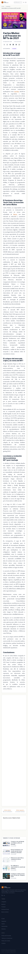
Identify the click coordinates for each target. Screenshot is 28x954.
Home (2, 6)
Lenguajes (8, 6)
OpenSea (16, 91)
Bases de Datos (5, 912)
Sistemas (3, 929)
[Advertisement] (14, 750)
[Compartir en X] (4, 44)
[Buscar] (14, 2)
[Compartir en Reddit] (16, 44)
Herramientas (4, 926)
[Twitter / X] (2, 895)
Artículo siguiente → (20, 810)
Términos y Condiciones (6, 938)
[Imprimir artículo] (19, 44)
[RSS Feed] (4, 895)
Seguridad (3, 921)
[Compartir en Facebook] (10, 44)
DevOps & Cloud (5, 909)
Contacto (3, 943)
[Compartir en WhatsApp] (7, 44)
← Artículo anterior (7, 810)
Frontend (3, 906)
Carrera (3, 923)
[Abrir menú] (26, 2)
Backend (3, 904)
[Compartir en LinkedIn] (13, 44)
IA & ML (3, 918)
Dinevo (15, 214)
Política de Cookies (5, 940)
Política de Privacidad (6, 935)
